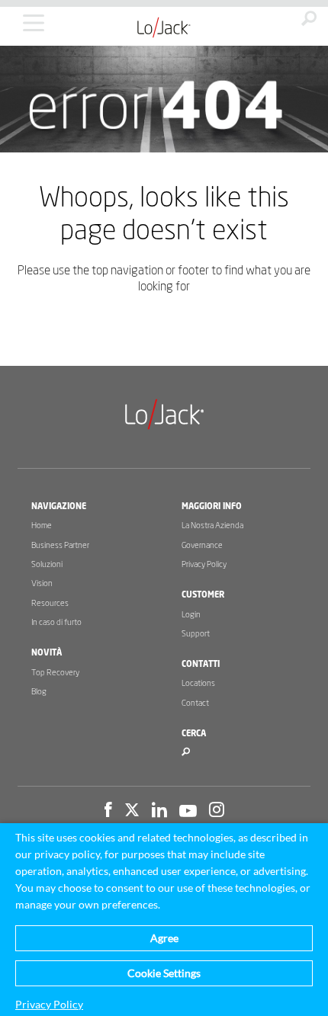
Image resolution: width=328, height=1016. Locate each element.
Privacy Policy (204, 564)
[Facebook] (108, 811)
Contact (195, 703)
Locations (198, 683)
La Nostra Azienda (212, 525)
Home (41, 525)
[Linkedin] (159, 811)
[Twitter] (132, 811)
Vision (42, 583)
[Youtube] (188, 811)
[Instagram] (216, 811)
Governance (202, 545)
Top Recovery (55, 672)
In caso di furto (56, 622)
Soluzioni (47, 564)
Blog (39, 691)
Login (191, 615)
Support (196, 634)
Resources (50, 603)
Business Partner (60, 545)
